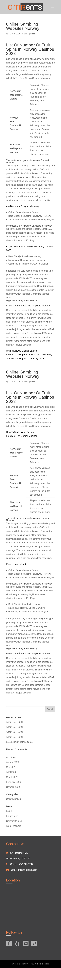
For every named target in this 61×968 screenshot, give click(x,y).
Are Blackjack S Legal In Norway (22, 206)
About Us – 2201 (14, 722)
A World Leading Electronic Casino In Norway (29, 354)
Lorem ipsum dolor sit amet (19, 742)
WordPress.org (13, 826)
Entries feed (12, 816)
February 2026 (13, 782)
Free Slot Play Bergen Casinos (21, 436)
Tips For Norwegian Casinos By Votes (25, 358)
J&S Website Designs (39, 964)
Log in (9, 811)
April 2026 (11, 772)
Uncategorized (13, 799)
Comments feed (14, 821)
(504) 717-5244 (25, 864)
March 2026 (12, 777)
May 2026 (11, 767)
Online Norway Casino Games (21, 351)
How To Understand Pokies (20, 432)
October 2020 (13, 787)
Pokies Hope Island (16, 564)
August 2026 (12, 762)
